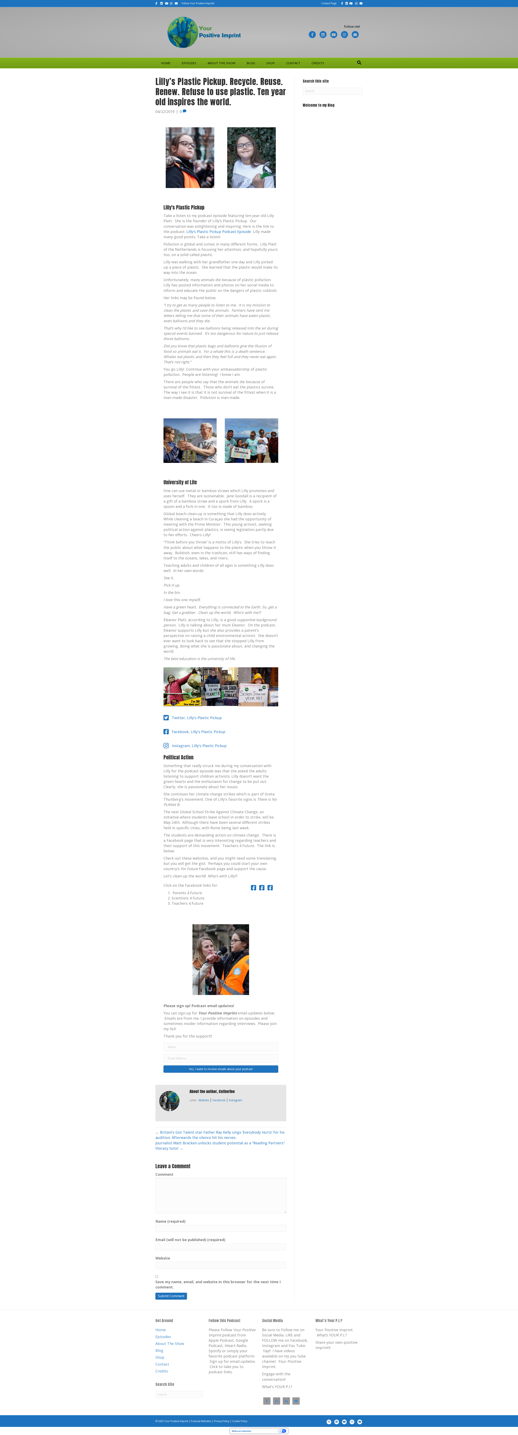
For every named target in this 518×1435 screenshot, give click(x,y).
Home (165, 63)
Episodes (189, 63)
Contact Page (328, 3)
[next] (268, 965)
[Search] (359, 62)
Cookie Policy (239, 1421)
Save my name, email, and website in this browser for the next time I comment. (218, 1284)
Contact (293, 63)
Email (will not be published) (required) (190, 1239)
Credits (318, 63)
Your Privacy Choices (265, 1431)
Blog (251, 63)
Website (203, 1100)
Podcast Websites (201, 1421)
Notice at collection (241, 1431)
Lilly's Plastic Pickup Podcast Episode (218, 231)
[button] (220, 1069)
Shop (270, 63)
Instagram (235, 1100)
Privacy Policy (221, 1421)
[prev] (173, 965)
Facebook (218, 1100)
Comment (164, 1174)
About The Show (221, 63)
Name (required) (170, 1221)
